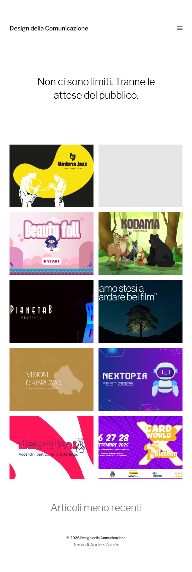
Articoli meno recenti (96, 507)
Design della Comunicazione (49, 28)
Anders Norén (105, 544)
